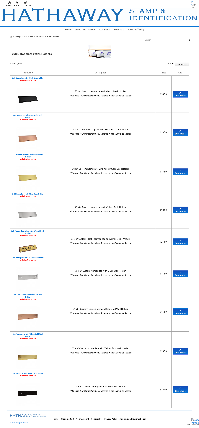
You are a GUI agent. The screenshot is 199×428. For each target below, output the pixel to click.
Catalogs (104, 29)
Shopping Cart (67, 419)
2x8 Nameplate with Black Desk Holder (27, 79)
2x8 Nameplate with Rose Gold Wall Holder (27, 297)
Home (9, 5)
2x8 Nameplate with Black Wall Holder (27, 374)
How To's (119, 29)
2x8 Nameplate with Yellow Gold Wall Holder (28, 336)
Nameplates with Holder (24, 36)
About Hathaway (85, 29)
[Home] (11, 36)
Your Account (82, 419)
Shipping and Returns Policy (133, 419)
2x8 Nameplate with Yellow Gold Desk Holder (28, 156)
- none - (180, 64)
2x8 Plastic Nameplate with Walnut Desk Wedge (27, 233)
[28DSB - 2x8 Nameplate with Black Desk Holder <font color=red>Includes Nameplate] (28, 89)
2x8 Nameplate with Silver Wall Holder (27, 258)
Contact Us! (26, 5)
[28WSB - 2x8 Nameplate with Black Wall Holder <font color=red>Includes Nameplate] (28, 384)
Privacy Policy (110, 419)
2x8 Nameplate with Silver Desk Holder (28, 195)
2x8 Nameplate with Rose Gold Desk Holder (27, 117)
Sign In (16, 5)
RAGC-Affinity (136, 29)
